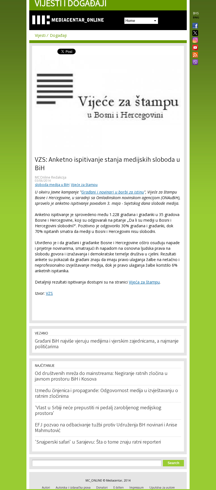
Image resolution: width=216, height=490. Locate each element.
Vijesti (40, 35)
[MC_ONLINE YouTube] (194, 47)
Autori (46, 487)
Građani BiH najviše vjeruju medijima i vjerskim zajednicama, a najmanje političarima (107, 344)
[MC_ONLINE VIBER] (194, 62)
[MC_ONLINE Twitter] (194, 33)
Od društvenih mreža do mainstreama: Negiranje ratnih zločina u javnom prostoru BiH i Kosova (101, 376)
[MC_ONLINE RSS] (194, 55)
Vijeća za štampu (144, 282)
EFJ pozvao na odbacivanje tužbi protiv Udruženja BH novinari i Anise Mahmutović (106, 428)
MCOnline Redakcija (50, 177)
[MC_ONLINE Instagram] (194, 40)
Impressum (136, 487)
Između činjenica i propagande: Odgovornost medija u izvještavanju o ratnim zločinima (106, 393)
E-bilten (118, 487)
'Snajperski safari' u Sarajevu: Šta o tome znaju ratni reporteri (98, 442)
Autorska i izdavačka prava (73, 487)
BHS (196, 13)
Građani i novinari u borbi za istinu (112, 192)
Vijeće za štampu (84, 184)
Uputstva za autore (162, 487)
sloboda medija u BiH (52, 184)
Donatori (102, 487)
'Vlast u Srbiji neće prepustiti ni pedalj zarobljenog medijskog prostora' (98, 410)
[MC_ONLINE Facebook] (194, 26)
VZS (49, 293)
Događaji (58, 35)
